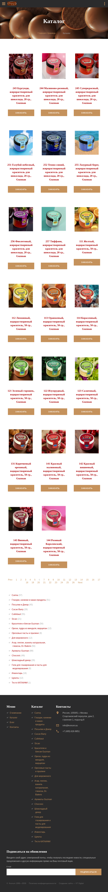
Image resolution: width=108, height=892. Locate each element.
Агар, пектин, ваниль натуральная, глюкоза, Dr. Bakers (41, 788)
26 (73, 583)
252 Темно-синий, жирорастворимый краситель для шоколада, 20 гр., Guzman (54, 172)
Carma (17, 595)
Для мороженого (22, 638)
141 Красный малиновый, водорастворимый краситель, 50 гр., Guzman (54, 471)
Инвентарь (19, 673)
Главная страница (46, 33)
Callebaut (18, 614)
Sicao (16, 619)
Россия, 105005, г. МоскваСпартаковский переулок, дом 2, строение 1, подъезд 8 (78, 716)
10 (58, 580)
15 (87, 580)
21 (44, 583)
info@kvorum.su (70, 725)
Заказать (21, 113)
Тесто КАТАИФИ (21, 683)
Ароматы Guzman (22, 651)
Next (80, 583)
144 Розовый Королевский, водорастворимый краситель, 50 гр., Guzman (54, 547)
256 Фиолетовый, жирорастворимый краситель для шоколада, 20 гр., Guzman (21, 248)
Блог (12, 722)
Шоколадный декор (23, 660)
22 (50, 583)
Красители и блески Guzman (27, 624)
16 (93, 580)
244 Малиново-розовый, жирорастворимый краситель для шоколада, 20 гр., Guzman (54, 95)
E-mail (9, 867)
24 (62, 583)
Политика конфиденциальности (42, 883)
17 (99, 580)
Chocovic (18, 655)
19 (33, 583)
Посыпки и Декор (22, 605)
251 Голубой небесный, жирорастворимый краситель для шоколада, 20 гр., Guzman (21, 172)
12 (70, 580)
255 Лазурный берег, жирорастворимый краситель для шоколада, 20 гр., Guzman (87, 172)
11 (64, 580)
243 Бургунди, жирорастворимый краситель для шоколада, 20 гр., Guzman (21, 95)
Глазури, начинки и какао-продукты (31, 600)
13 (76, 580)
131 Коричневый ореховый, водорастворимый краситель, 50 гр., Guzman (21, 471)
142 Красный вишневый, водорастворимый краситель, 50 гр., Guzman (87, 471)
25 (67, 583)
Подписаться (88, 872)
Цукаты (17, 678)
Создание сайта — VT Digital (71, 883)
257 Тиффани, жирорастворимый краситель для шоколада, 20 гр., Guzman (54, 248)
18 (27, 583)
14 (81, 580)
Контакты (14, 727)
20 (38, 583)
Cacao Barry (20, 609)
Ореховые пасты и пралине (27, 633)
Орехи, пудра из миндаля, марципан (31, 628)
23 (56, 583)
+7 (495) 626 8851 (71, 731)
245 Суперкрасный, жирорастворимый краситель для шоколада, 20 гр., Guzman (87, 95)
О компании (15, 713)
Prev (10, 580)
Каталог (13, 717)
